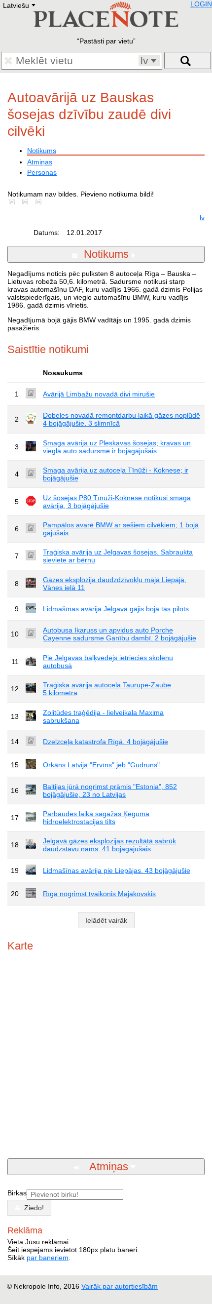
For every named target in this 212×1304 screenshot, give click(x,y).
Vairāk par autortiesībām (119, 1286)
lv (202, 218)
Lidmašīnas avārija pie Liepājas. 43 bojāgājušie (116, 870)
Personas (42, 172)
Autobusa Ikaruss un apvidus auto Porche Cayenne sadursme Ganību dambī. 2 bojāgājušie (119, 634)
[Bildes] (14, 202)
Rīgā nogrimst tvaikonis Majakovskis (99, 894)
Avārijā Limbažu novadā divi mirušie (99, 394)
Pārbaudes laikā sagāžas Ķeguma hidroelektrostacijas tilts (96, 818)
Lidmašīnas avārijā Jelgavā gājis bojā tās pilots (116, 609)
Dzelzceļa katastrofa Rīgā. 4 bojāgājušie (105, 742)
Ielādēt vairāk (106, 920)
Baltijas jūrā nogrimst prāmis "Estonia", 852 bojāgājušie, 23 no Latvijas (110, 790)
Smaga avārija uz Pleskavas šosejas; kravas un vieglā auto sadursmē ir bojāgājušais (117, 447)
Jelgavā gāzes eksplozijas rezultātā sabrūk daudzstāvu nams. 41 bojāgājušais (109, 845)
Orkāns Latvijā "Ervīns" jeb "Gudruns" (101, 765)
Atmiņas (39, 162)
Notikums (41, 151)
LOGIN (201, 4)
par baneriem (48, 1258)
